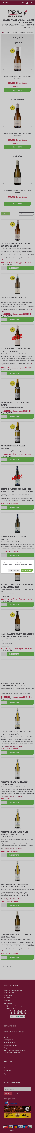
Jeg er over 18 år (27, 570)
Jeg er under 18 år (14, 570)
